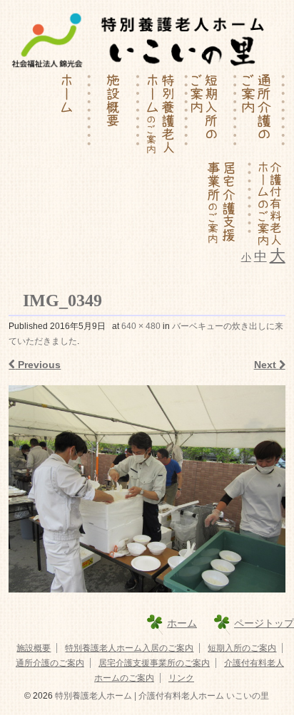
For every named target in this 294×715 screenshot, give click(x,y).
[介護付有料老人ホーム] (268, 203)
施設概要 (33, 648)
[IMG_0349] (147, 488)
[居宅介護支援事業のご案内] (227, 203)
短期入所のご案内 (242, 648)
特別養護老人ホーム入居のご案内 (129, 648)
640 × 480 (141, 326)
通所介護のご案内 (50, 663)
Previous (38, 364)
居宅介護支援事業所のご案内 (154, 663)
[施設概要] (115, 116)
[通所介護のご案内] (261, 116)
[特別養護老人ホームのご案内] (164, 116)
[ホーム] (67, 116)
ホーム (182, 623)
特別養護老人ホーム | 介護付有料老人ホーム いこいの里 (161, 696)
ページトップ (264, 623)
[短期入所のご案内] (212, 116)
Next (266, 364)
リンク (181, 678)
